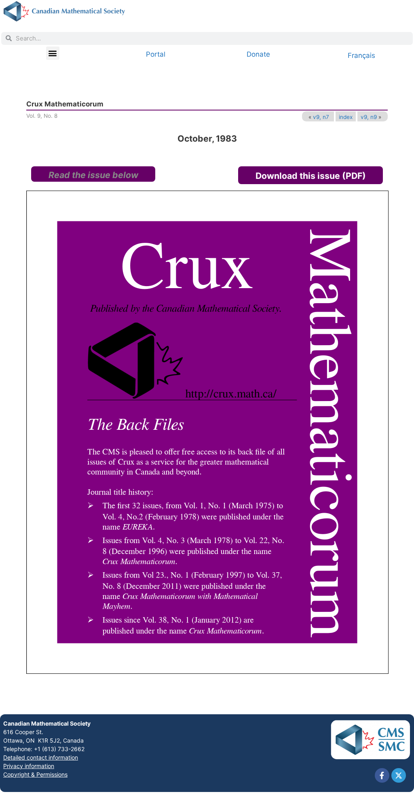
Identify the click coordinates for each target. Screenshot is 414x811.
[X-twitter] (398, 775)
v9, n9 (369, 117)
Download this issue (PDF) (311, 175)
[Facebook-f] (382, 775)
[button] (52, 53)
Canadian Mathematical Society (47, 723)
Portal (155, 54)
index (346, 117)
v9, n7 (321, 117)
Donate (258, 54)
